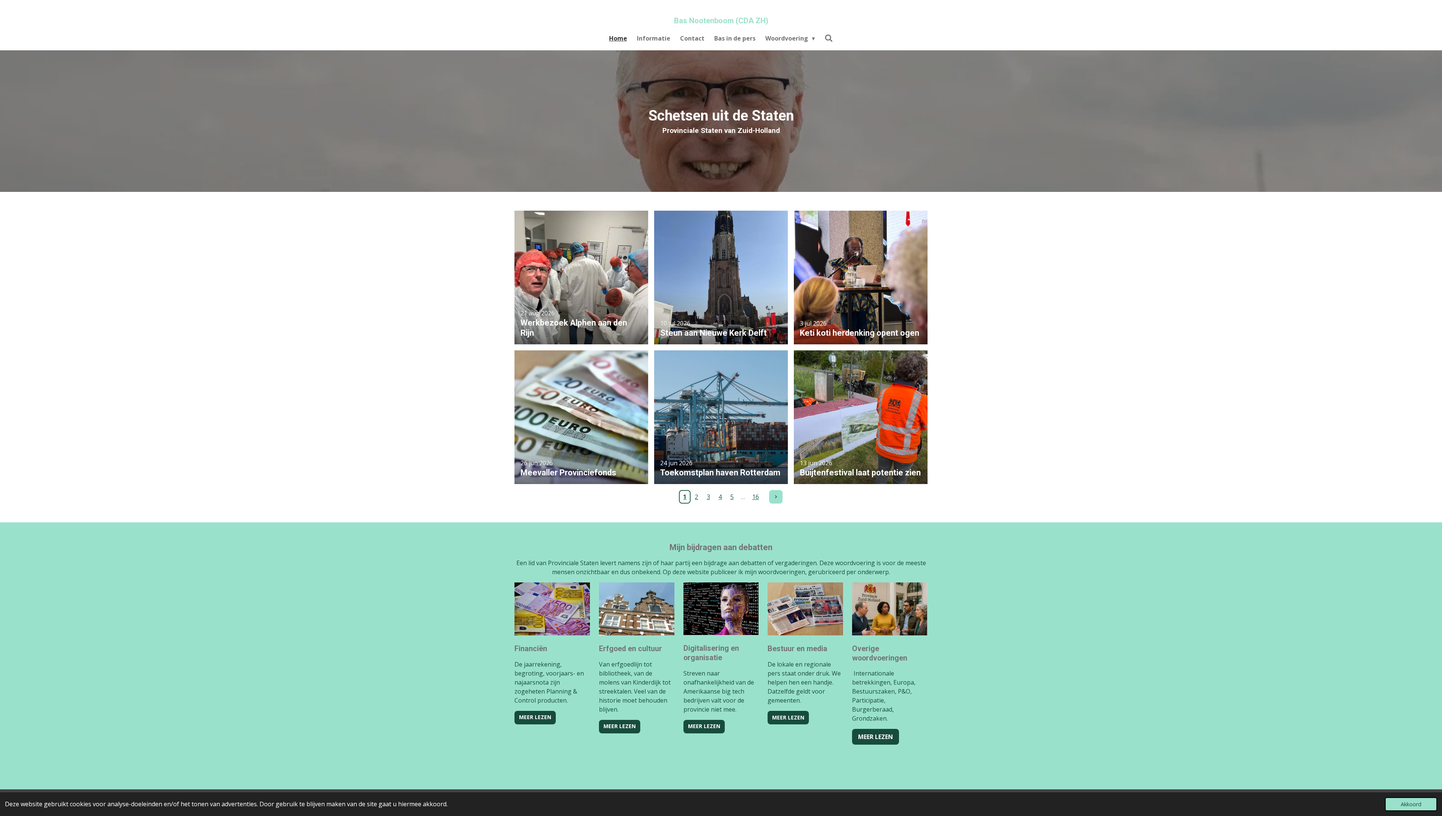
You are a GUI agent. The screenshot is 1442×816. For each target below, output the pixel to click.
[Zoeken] (829, 38)
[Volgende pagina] (776, 497)
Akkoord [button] (1411, 804)
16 (755, 497)
